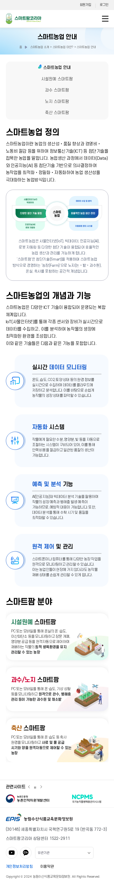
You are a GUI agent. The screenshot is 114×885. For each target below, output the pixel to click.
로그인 (104, 5)
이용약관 (47, 866)
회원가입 (85, 5)
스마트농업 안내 (57, 37)
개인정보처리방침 (19, 866)
